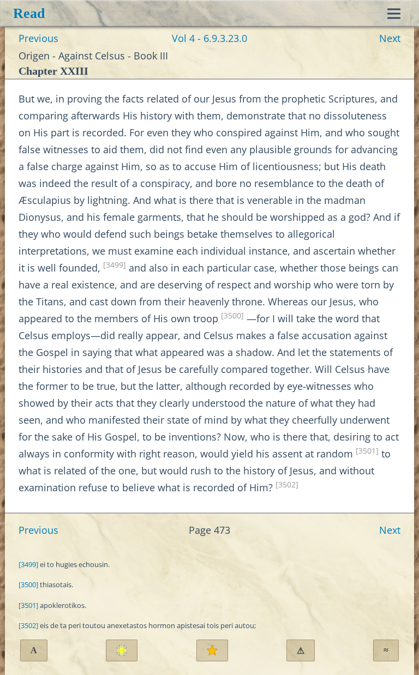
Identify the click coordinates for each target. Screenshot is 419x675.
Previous (38, 38)
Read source (121, 650)
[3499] (114, 265)
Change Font (34, 650)
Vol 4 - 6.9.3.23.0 (209, 38)
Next (389, 38)
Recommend (212, 650)
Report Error (300, 650)
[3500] (232, 316)
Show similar (386, 650)
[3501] (367, 451)
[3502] (287, 485)
